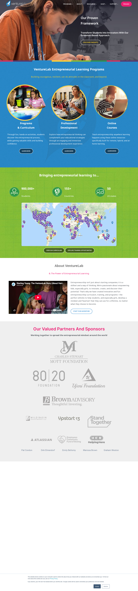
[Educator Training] (69, 102)
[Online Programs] (112, 102)
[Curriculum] (26, 102)
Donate (126, 4)
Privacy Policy (53, 578)
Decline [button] (106, 586)
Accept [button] (97, 586)
